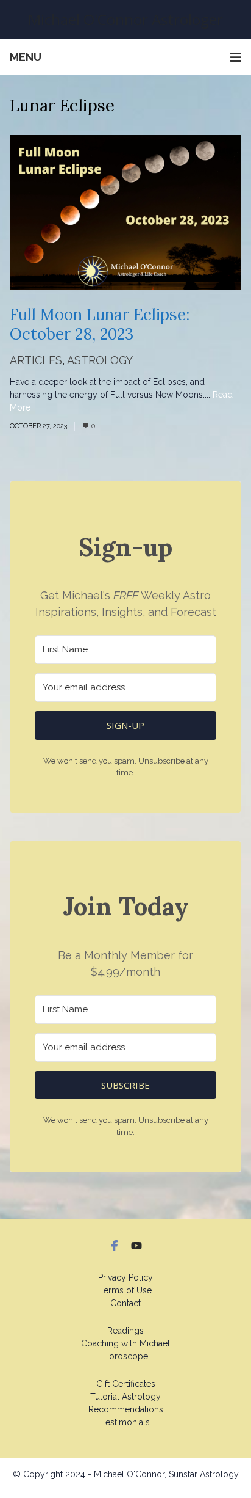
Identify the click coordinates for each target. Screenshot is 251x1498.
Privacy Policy (125, 1277)
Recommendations (125, 1409)
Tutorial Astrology (125, 1396)
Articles (36, 360)
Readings (125, 1330)
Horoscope (125, 1356)
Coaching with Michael (125, 1343)
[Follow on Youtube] (136, 1245)
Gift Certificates (125, 1384)
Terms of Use (125, 1290)
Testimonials (125, 1422)
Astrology (100, 360)
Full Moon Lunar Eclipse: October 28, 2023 (99, 324)
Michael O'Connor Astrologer (125, 19)
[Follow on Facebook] (114, 1245)
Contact (125, 1303)
